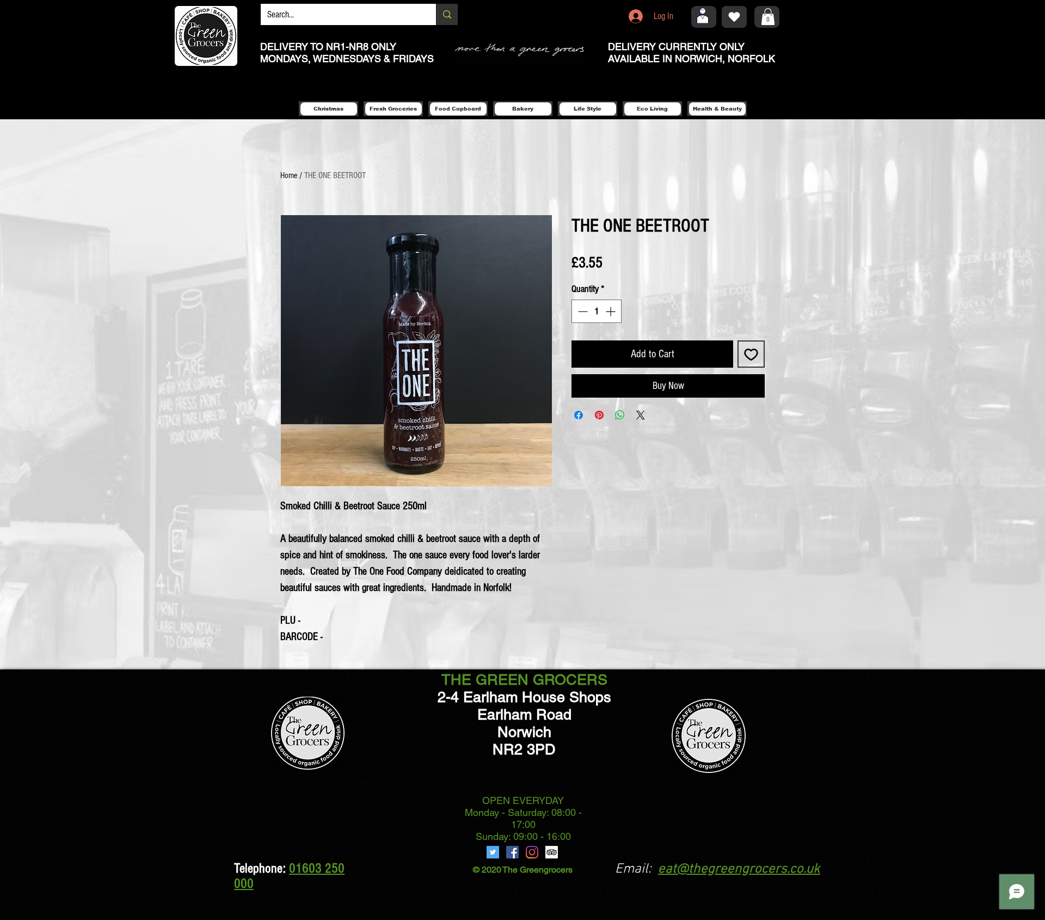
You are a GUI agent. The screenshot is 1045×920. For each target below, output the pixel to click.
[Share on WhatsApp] (619, 415)
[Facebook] (512, 852)
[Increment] (611, 311)
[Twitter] (493, 852)
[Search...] (447, 14)
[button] (768, 16)
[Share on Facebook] (578, 415)
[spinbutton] (596, 311)
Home (288, 175)
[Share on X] (640, 415)
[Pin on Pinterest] (599, 415)
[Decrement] (581, 311)
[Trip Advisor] (551, 852)
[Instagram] (532, 852)
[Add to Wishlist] (751, 354)
